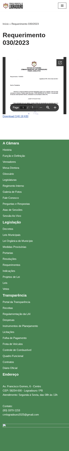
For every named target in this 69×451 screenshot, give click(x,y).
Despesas (9, 319)
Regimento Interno (13, 185)
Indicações (9, 270)
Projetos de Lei (11, 276)
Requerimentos (11, 264)
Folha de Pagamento (15, 337)
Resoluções (9, 258)
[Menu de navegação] (62, 6)
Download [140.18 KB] (15, 116)
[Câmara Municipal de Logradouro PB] (13, 5)
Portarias (8, 252)
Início (6, 23)
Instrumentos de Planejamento (20, 325)
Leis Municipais (12, 234)
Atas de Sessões (12, 209)
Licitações (8, 331)
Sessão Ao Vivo (12, 215)
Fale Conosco (11, 197)
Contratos (8, 361)
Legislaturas (10, 179)
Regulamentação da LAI (16, 313)
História (7, 149)
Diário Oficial (10, 367)
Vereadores (9, 161)
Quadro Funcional (13, 355)
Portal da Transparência (16, 301)
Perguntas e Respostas (16, 203)
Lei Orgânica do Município (18, 240)
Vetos (6, 288)
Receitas (8, 307)
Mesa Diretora (11, 167)
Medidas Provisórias (14, 246)
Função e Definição (14, 155)
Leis (5, 282)
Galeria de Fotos (12, 191)
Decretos (8, 228)
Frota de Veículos (13, 343)
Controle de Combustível (17, 349)
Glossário (8, 173)
